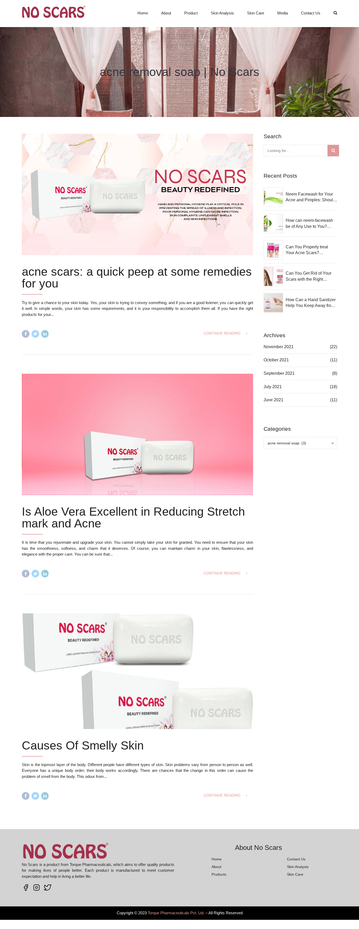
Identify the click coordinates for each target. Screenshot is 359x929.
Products (219, 874)
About (166, 13)
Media (282, 13)
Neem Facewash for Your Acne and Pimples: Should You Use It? (310, 197)
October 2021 (276, 360)
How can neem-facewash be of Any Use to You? (309, 223)
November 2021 (279, 347)
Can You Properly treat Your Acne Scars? (307, 250)
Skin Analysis (222, 13)
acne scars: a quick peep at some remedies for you (137, 277)
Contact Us (310, 13)
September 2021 (279, 373)
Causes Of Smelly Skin (83, 745)
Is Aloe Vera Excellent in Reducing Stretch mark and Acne (133, 517)
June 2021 (273, 400)
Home (142, 13)
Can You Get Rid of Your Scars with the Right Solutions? (308, 276)
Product (191, 13)
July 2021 (273, 386)
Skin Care (255, 13)
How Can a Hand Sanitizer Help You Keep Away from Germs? (311, 303)
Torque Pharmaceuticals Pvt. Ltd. (176, 913)
